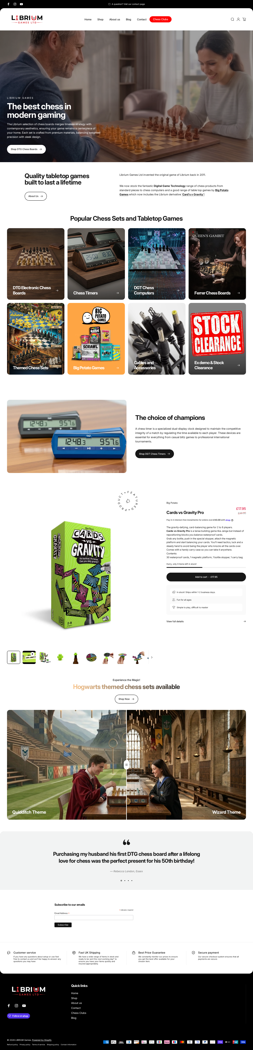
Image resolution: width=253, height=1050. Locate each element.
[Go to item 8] (122, 657)
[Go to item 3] (44, 657)
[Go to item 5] (75, 657)
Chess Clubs (78, 1012)
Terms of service (38, 1044)
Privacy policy (25, 1044)
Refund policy (12, 1044)
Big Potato (172, 502)
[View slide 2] (124, 880)
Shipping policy (53, 1044)
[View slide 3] (128, 880)
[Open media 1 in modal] (81, 575)
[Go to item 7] (106, 657)
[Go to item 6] (91, 657)
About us (76, 1002)
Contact (76, 1007)
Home (74, 993)
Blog (73, 1017)
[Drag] (126, 765)
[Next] (147, 581)
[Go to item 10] (153, 657)
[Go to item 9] (137, 657)
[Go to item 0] (13, 657)
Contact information (68, 1044)
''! (193, 194)
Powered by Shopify (42, 1040)
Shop (74, 998)
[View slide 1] (121, 880)
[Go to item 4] (60, 657)
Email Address (61, 913)
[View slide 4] (132, 880)
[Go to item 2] (29, 657)
